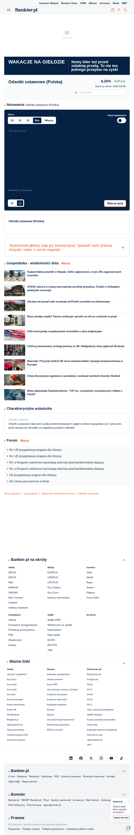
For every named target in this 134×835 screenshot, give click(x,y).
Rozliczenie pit (94, 674)
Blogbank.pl (12, 719)
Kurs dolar (12, 684)
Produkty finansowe (94, 776)
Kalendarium (54, 629)
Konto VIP (11, 710)
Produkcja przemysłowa (21, 629)
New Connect (15, 597)
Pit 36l (90, 694)
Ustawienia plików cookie (80, 828)
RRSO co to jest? (55, 730)
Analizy (12, 645)
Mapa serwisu (29, 781)
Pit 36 (89, 684)
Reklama (22, 776)
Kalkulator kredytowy (57, 704)
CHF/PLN (52, 582)
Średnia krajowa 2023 (17, 735)
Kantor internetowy (16, 704)
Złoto (89, 572)
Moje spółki (53, 634)
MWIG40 (13, 587)
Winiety (50, 715)
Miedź (90, 577)
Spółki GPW (54, 619)
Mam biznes (92, 800)
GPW (83, 3)
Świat (116, 3)
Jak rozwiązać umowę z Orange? (62, 689)
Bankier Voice (69, 3)
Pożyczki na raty (94, 735)
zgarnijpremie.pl (52, 805)
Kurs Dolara (54, 587)
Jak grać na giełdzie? (17, 674)
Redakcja (34, 776)
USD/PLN (52, 577)
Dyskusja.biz (108, 800)
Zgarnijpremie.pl (15, 725)
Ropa (89, 582)
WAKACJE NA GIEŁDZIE (36, 62)
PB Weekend (13, 715)
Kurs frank (12, 689)
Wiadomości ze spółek (59, 624)
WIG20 (12, 577)
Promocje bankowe (16, 740)
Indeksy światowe (18, 607)
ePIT (89, 745)
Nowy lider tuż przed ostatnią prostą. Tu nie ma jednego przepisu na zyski (94, 66)
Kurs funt (11, 694)
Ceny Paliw (93, 597)
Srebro (90, 587)
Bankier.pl (13, 800)
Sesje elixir (92, 725)
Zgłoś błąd (14, 781)
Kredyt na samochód (56, 699)
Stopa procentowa (15, 730)
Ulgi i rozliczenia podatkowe (100, 710)
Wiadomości (15, 640)
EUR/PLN (52, 572)
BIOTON (52, 645)
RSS (56, 776)
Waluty (93, 3)
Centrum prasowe (71, 776)
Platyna (91, 592)
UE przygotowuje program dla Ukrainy (33, 475)
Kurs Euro (52, 592)
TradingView (26, 190)
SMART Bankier (94, 715)
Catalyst (12, 602)
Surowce (105, 3)
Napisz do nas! (121, 817)
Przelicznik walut (15, 699)
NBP (124, 3)
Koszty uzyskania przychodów (101, 719)
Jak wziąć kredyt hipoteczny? (61, 719)
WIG (10, 582)
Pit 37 (89, 689)
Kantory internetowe (58, 597)
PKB (10, 634)
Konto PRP (52, 684)
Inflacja (12, 619)
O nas (11, 776)
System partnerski (61, 800)
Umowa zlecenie (55, 679)
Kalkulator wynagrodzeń (58, 674)
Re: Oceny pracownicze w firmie (29, 481)
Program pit (92, 679)
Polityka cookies (31, 828)
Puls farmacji (34, 805)
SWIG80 (13, 592)
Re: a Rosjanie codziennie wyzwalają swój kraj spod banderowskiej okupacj (56, 462)
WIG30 (12, 572)
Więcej (65, 263)
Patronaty (46, 776)
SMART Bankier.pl (31, 800)
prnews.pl (78, 800)
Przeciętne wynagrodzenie (23, 624)
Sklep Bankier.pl (94, 740)
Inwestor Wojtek (48, 3)
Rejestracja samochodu (58, 725)
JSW (50, 650)
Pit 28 (89, 699)
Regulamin (14, 828)
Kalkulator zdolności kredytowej (102, 730)
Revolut (50, 710)
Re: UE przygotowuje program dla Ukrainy (35, 449)
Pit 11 (89, 704)
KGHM (51, 640)
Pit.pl (46, 800)
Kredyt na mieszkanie (57, 694)
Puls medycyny (16, 805)
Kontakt (111, 776)
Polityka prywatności (53, 828)
